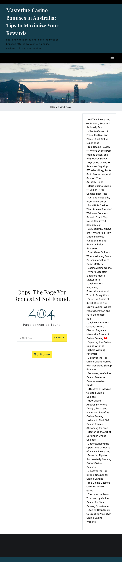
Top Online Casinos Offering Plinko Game (98, 486)
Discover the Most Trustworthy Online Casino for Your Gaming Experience (97, 500)
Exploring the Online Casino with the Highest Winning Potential (98, 348)
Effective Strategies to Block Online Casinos (98, 392)
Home (53, 107)
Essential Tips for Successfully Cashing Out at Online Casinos (98, 461)
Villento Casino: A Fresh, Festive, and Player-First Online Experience (97, 137)
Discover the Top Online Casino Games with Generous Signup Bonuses (99, 363)
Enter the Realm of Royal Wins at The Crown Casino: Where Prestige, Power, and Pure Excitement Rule (98, 309)
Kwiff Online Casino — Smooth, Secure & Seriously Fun (98, 123)
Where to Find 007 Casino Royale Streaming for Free (97, 424)
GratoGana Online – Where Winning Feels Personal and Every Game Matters (98, 258)
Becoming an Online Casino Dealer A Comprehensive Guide (98, 379)
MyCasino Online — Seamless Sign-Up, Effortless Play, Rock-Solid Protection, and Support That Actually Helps (98, 172)
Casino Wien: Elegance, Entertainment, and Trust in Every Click (97, 289)
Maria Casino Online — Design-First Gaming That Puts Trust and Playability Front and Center (98, 193)
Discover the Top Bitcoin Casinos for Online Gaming (97, 474)
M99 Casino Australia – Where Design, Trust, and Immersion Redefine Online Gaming (97, 408)
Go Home (42, 354)
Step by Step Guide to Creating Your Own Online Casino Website (98, 515)
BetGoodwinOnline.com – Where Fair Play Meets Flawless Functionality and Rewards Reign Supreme (98, 238)
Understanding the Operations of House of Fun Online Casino (98, 447)
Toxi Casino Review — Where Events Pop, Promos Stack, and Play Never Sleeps (98, 152)
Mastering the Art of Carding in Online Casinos (98, 435)
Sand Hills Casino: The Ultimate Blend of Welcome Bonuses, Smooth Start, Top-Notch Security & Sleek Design (99, 215)
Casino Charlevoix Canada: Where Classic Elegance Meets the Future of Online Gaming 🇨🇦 (97, 330)
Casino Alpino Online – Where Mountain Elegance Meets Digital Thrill (99, 273)
